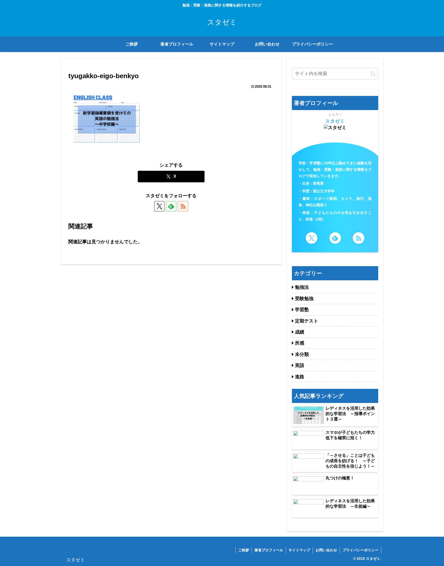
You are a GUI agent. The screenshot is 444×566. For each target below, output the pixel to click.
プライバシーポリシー (360, 550)
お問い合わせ (326, 550)
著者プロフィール (268, 550)
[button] (372, 74)
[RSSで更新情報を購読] (183, 206)
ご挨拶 (243, 550)
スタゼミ (335, 121)
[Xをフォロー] (159, 206)
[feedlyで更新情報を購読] (171, 206)
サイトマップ (299, 550)
